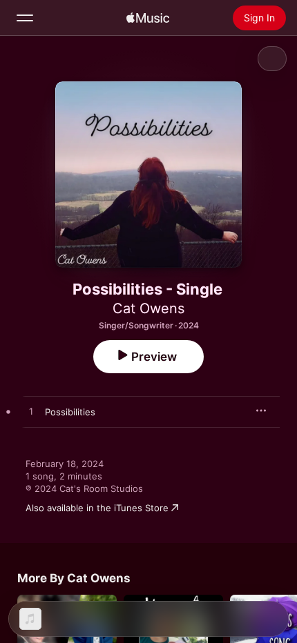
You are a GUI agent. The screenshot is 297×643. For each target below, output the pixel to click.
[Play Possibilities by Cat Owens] (31, 412)
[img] (147, 18)
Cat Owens (148, 308)
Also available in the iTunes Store (97, 507)
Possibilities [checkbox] (70, 411)
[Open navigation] (25, 18)
